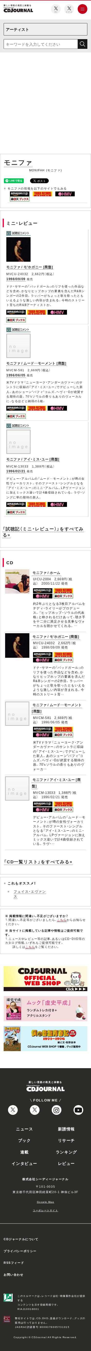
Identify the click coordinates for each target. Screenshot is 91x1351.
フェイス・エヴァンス (30, 894)
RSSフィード (14, 1262)
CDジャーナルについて (21, 1239)
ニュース (24, 1129)
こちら (62, 920)
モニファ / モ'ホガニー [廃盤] (29, 266)
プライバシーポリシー (20, 1251)
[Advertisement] (45, 104)
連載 (24, 1152)
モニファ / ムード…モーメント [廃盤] (36, 363)
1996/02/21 (15, 470)
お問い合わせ (14, 1274)
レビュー (66, 1163)
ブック (24, 1140)
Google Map (45, 1202)
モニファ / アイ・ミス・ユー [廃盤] (32, 459)
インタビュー (24, 1163)
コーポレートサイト (45, 1210)
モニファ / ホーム (46, 572)
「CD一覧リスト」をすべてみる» (38, 861)
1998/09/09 (15, 278)
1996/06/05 (15, 374)
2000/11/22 (50, 583)
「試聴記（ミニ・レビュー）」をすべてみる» (43, 531)
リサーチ (66, 1140)
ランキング (66, 1152)
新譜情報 (66, 1129)
